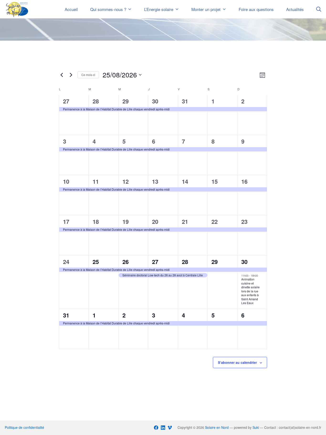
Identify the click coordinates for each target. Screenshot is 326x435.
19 (125, 221)
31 (185, 101)
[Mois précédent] (62, 75)
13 (155, 181)
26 (125, 262)
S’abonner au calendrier (237, 362)
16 (244, 181)
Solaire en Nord (217, 427)
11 (96, 181)
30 (155, 101)
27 (66, 101)
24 (66, 262)
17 (66, 221)
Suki (255, 427)
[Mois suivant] (71, 75)
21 (185, 221)
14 (185, 181)
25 (96, 262)
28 (96, 101)
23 (244, 221)
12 (125, 181)
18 (96, 221)
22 (214, 221)
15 (214, 181)
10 (66, 181)
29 (125, 101)
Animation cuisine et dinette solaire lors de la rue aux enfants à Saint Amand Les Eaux (250, 291)
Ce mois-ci (88, 75)
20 (155, 221)
